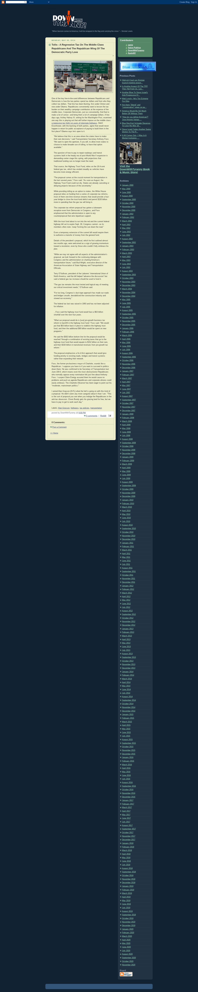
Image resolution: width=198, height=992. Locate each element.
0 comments (91, 416)
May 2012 (126, 600)
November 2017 (128, 836)
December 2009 (128, 496)
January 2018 (127, 843)
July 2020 (126, 951)
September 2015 (129, 743)
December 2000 (128, 210)
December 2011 (128, 582)
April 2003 (126, 257)
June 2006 (126, 346)
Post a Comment (59, 427)
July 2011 (126, 564)
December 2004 (128, 296)
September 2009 (129, 486)
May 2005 (126, 300)
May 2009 (126, 471)
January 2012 (127, 586)
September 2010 (129, 529)
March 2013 (127, 636)
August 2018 (127, 868)
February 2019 (128, 890)
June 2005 (126, 303)
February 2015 (128, 718)
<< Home (54, 433)
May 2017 (126, 815)
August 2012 (127, 611)
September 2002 (129, 243)
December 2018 (128, 883)
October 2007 (127, 403)
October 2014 (127, 704)
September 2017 (129, 829)
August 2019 (127, 911)
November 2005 (128, 321)
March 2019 (127, 893)
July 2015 (126, 736)
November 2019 (128, 922)
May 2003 (126, 260)
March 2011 (127, 550)
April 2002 (126, 225)
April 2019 (126, 897)
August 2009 (127, 482)
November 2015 (128, 750)
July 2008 (126, 436)
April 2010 (126, 511)
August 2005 (127, 310)
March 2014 (127, 679)
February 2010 (128, 504)
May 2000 (126, 189)
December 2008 (128, 454)
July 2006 (126, 350)
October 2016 (127, 790)
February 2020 (128, 933)
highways (75, 408)
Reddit (103, 416)
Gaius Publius (134, 48)
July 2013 (126, 650)
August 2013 (127, 654)
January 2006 (127, 328)
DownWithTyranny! (52, 8)
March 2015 (127, 722)
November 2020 (128, 965)
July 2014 (126, 693)
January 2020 (127, 929)
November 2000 (128, 207)
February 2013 (128, 632)
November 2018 (128, 879)
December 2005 (128, 325)
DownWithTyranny (136, 50)
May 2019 (126, 901)
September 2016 (129, 786)
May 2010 (126, 514)
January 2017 (127, 800)
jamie (130, 45)
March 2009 (127, 464)
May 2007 (126, 386)
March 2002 (127, 221)
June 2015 (126, 732)
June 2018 (126, 861)
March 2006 (127, 335)
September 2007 (129, 400)
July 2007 (126, 393)
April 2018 (126, 854)
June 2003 (126, 264)
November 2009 (128, 493)
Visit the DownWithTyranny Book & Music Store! (135, 169)
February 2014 (128, 675)
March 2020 (127, 936)
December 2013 (128, 668)
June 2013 (126, 647)
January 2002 (127, 214)
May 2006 (126, 343)
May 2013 (126, 643)
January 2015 (127, 715)
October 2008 (127, 446)
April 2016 (126, 768)
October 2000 (127, 203)
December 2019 (128, 926)
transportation (96, 408)
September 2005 (129, 314)
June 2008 (126, 432)
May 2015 (126, 729)
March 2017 (127, 807)
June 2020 (126, 947)
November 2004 (128, 293)
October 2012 (127, 618)
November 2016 (128, 793)
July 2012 (126, 607)
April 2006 (126, 339)
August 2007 (127, 396)
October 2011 (127, 575)
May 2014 (126, 686)
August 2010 (127, 525)
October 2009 (127, 489)
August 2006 (127, 353)
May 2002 (126, 228)
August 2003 (127, 271)
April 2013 (126, 640)
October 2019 (127, 918)
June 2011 (126, 561)
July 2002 (126, 235)
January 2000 (127, 185)
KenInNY (132, 53)
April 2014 (126, 682)
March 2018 (127, 850)
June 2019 (126, 904)
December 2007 (128, 411)
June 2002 (126, 232)
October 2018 (127, 876)
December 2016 (128, 797)
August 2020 (127, 954)
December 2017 (128, 840)
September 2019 (129, 915)
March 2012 (127, 593)
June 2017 (126, 818)
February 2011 (128, 547)
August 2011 (127, 568)
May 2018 (126, 858)
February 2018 (128, 847)
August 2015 (127, 740)
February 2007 (128, 375)
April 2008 (126, 425)
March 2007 (127, 378)
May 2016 (126, 772)
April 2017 (126, 811)
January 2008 (127, 414)
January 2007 (127, 371)
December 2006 (128, 368)
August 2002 (127, 239)
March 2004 (127, 289)
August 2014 (127, 697)
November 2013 (128, 664)
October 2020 (127, 961)
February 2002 (128, 217)
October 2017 (127, 833)
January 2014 (127, 672)
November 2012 (128, 622)
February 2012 (128, 589)
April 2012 (126, 597)
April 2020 (126, 940)
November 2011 (128, 579)
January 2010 (127, 500)
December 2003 (128, 285)
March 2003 (127, 253)
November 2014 (128, 707)
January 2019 (127, 886)
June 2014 (126, 690)
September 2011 (129, 571)
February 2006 (128, 332)
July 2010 (126, 521)
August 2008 (127, 439)
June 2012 (126, 604)
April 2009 (126, 468)
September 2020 (129, 958)
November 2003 (128, 282)
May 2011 (126, 557)
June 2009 (126, 475)
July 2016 (126, 779)
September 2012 (129, 614)
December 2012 (128, 625)
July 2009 (126, 479)
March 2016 (127, 765)
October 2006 (127, 360)
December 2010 (128, 539)
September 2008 (129, 443)
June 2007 (126, 389)
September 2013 (129, 657)
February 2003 (128, 250)
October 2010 (127, 532)
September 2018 (129, 872)
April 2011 (126, 554)
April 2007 (126, 382)
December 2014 (128, 711)
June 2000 (126, 192)
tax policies (84, 408)
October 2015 (127, 747)
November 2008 (128, 450)
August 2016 (127, 783)
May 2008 (126, 428)
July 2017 (126, 822)
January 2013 (127, 629)
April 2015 (126, 725)
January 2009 (127, 457)
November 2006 (128, 364)
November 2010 (128, 536)
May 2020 (126, 943)
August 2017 (127, 825)
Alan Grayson (64, 408)
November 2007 (128, 407)
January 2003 (127, 246)
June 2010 (126, 518)
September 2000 (129, 200)
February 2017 (128, 804)
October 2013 (127, 661)
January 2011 (127, 543)
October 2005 (127, 318)
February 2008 (128, 418)
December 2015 (128, 754)
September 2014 (129, 700)
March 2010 (127, 507)
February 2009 (128, 461)
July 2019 (126, 908)
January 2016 (127, 757)
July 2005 (126, 307)
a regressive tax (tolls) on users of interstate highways (74, 123)
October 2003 (127, 278)
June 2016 (126, 775)
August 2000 (127, 196)
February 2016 (128, 761)
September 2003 (129, 275)
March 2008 (127, 421)
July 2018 (126, 865)
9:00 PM (82, 413)
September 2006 (129, 357)
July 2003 (126, 267)
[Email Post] (109, 416)
